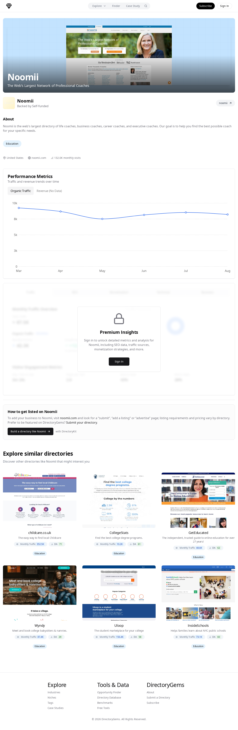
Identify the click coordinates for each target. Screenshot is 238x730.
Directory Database (109, 697)
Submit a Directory (158, 697)
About (150, 692)
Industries (54, 692)
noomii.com (68, 418)
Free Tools (103, 708)
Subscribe (205, 6)
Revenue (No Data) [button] (49, 191)
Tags (50, 702)
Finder (116, 6)
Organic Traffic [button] (21, 191)
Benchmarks (105, 702)
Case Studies (56, 708)
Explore (97, 6)
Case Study (133, 6)
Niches (52, 697)
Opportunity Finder (109, 692)
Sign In (224, 6)
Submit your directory (81, 422)
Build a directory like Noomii (28, 431)
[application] (119, 236)
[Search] (146, 6)
